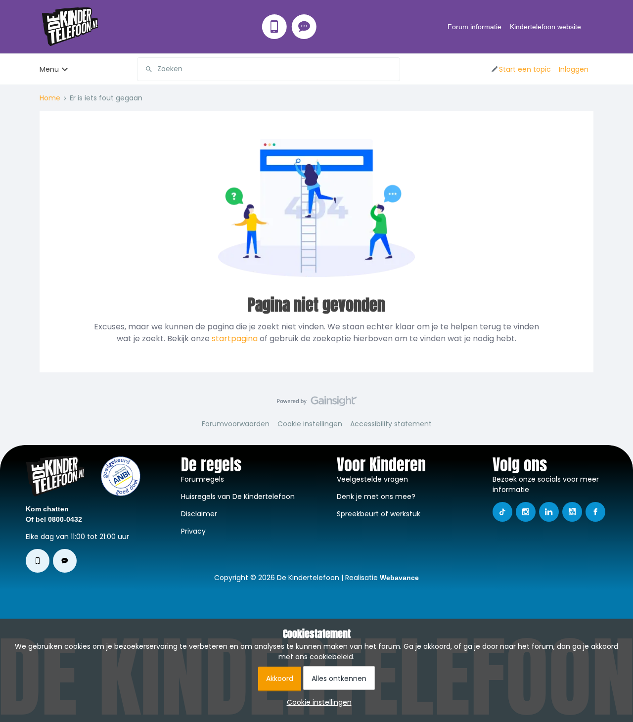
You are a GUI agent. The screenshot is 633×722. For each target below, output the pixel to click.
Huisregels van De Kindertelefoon (238, 496)
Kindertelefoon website (545, 27)
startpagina (235, 338)
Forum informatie (474, 27)
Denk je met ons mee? (376, 496)
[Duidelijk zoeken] (392, 69)
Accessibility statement (391, 424)
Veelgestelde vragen (372, 479)
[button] (520, 69)
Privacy (193, 531)
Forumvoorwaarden (236, 424)
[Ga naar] (145, 69)
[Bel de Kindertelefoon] (274, 26)
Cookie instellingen (309, 424)
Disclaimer (199, 514)
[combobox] (268, 69)
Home (50, 98)
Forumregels (202, 479)
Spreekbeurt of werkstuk (378, 514)
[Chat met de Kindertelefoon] (304, 26)
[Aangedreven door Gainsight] (317, 403)
